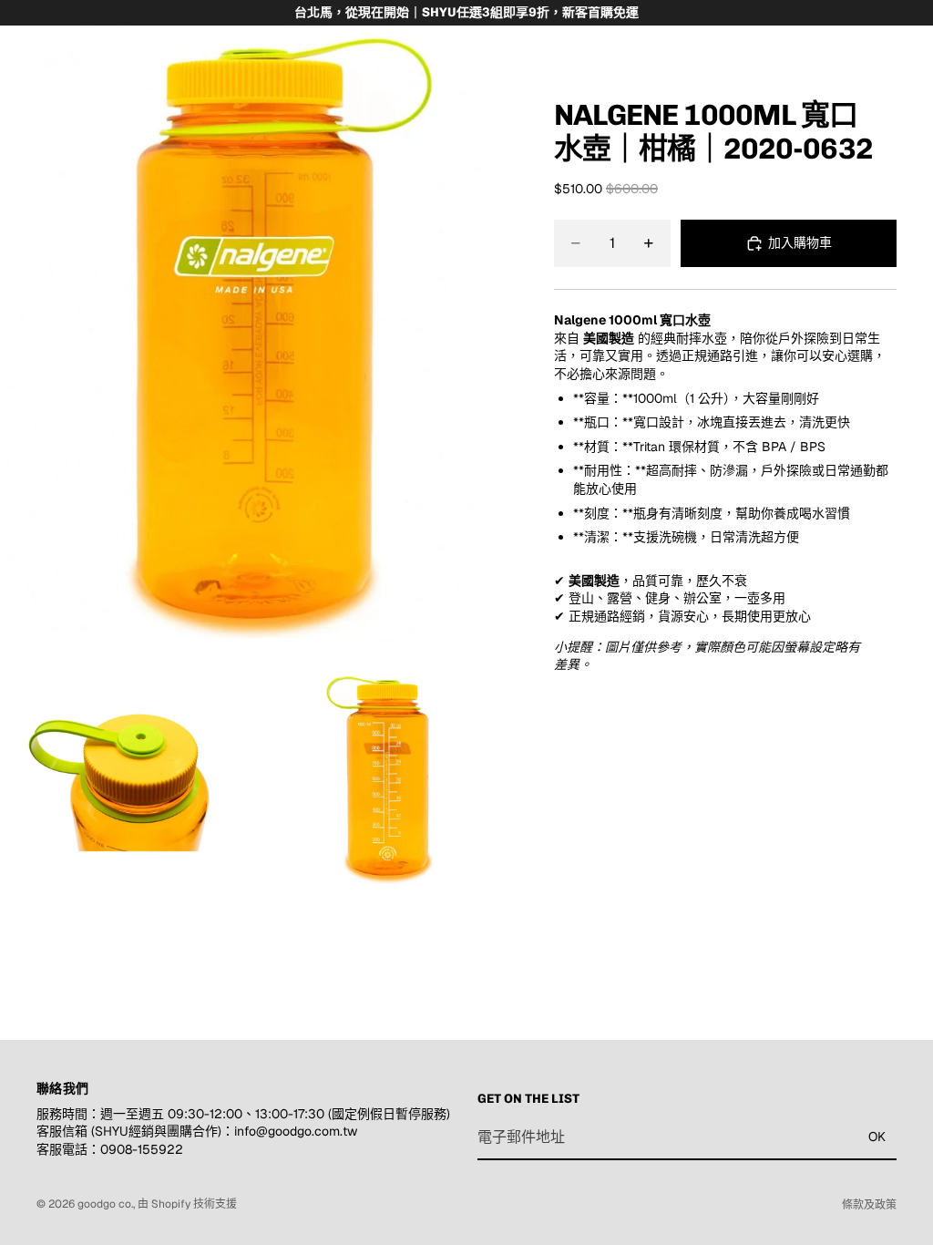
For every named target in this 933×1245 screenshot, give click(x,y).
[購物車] (911, 53)
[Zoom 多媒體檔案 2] (127, 765)
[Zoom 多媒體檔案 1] (255, 319)
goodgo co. (105, 1204)
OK (877, 1137)
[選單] (21, 53)
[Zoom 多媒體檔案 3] (382, 765)
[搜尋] (60, 53)
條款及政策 (869, 1205)
